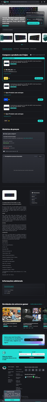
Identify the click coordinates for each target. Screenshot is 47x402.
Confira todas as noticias (36, 304)
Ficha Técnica (16, 48)
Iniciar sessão (33, 339)
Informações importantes (8, 29)
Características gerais (9, 286)
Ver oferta (39, 78)
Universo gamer (33, 48)
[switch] (31, 54)
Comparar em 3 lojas (33, 23)
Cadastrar (31, 357)
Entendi (12, 400)
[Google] (36, 377)
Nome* (20, 352)
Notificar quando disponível (38, 54)
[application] (23, 170)
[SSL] (28, 377)
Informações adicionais (24, 48)
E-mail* (34, 352)
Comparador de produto (7, 48)
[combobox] (41, 156)
